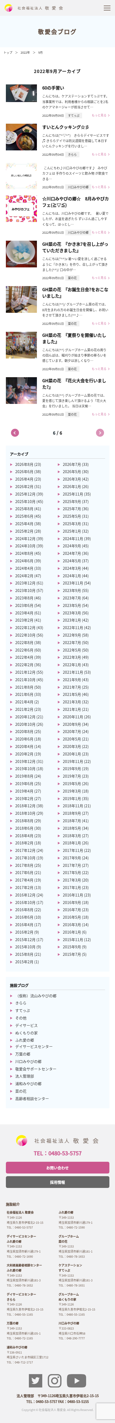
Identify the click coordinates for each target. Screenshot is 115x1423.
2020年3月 (72, 746)
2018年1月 (72, 842)
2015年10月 (25, 946)
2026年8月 (24, 464)
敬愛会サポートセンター (35, 1068)
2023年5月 (72, 605)
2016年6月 (24, 917)
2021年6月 (24, 694)
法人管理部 (24, 1076)
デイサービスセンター (34, 1046)
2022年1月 (72, 664)
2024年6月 (24, 560)
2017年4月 (24, 880)
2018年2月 (24, 842)
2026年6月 (24, 471)
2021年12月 (25, 672)
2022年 (25, 52)
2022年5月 (72, 650)
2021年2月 (24, 709)
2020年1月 (72, 754)
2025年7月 (72, 508)
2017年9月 (72, 857)
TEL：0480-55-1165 (20, 1314)
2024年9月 (72, 545)
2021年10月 (25, 679)
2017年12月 (25, 850)
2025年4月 (24, 523)
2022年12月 (25, 627)
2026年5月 (72, 471)
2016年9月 (72, 902)
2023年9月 (72, 590)
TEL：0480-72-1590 (72, 1227)
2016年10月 (25, 902)
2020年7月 (72, 731)
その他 (20, 1017)
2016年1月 (72, 932)
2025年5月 (72, 516)
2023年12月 (25, 583)
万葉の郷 (22, 1053)
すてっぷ (22, 1010)
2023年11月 (73, 583)
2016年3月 (72, 924)
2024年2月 (24, 575)
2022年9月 (72, 635)
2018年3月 (72, 835)
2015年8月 (24, 954)
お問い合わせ (57, 1167)
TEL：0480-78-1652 (20, 1285)
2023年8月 (24, 598)
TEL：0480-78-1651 (72, 1285)
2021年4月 (24, 701)
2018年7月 (72, 820)
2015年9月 (72, 946)
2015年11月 (73, 939)
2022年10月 (25, 635)
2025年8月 (24, 508)
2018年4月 (24, 835)
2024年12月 (25, 538)
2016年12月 (25, 895)
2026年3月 (72, 479)
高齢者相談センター (32, 1098)
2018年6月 (24, 828)
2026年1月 (72, 486)
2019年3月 (72, 791)
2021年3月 (72, 701)
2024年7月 (72, 553)
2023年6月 (24, 605)
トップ (7, 52)
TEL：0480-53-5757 (58, 1153)
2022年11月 (73, 627)
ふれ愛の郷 (24, 1040)
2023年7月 (72, 598)
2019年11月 (73, 761)
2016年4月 (24, 924)
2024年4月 (24, 568)
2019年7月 (72, 776)
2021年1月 (72, 709)
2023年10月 (25, 590)
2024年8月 (24, 553)
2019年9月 (72, 768)
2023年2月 (24, 620)
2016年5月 (72, 917)
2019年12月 (25, 761)
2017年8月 (24, 865)
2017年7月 (72, 865)
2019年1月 (72, 798)
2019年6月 (24, 783)
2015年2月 (24, 961)
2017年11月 (73, 850)
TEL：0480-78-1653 (72, 1256)
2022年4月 (24, 657)
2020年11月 (73, 716)
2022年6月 (24, 650)
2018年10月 (25, 813)
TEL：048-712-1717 (20, 1362)
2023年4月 (24, 612)
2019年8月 (24, 776)
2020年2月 (24, 754)
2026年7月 (72, 464)
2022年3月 (72, 657)
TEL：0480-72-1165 (20, 1338)
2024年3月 (72, 568)
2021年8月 (24, 687)
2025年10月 (25, 501)
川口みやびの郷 (28, 1061)
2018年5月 (72, 828)
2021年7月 (72, 687)
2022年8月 (24, 642)
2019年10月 (25, 768)
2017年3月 (72, 880)
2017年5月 (72, 872)
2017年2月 (24, 887)
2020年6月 (24, 739)
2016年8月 (24, 909)
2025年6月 (24, 516)
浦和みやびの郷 (28, 1083)
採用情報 (57, 1182)
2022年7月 (72, 642)
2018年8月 (24, 820)
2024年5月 (72, 560)
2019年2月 (24, 798)
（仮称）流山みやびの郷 (35, 995)
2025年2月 (24, 531)
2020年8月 (24, 731)
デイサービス (26, 1025)
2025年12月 (25, 494)
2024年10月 (25, 545)
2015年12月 (25, 939)
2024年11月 (73, 538)
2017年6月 (24, 872)
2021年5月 (72, 694)
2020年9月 (72, 724)
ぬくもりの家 (26, 1032)
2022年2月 (24, 664)
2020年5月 (72, 739)
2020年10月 (25, 724)
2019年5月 (72, 783)
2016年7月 (72, 909)
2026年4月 (24, 479)
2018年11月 (73, 805)
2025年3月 (72, 523)
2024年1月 (72, 575)
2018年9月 (72, 813)
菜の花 (20, 1091)
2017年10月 (25, 857)
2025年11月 (73, 494)
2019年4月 (24, 791)
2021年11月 (73, 672)
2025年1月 (72, 531)
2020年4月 (24, 746)
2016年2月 (24, 932)
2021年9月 (72, 679)
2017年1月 (72, 887)
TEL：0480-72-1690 (20, 1256)
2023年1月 (72, 620)
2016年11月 (73, 895)
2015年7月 (72, 954)
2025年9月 (72, 501)
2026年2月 (24, 486)
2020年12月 (25, 716)
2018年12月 (25, 805)
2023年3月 (72, 612)
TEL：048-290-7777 (72, 1338)
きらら (20, 1002)
